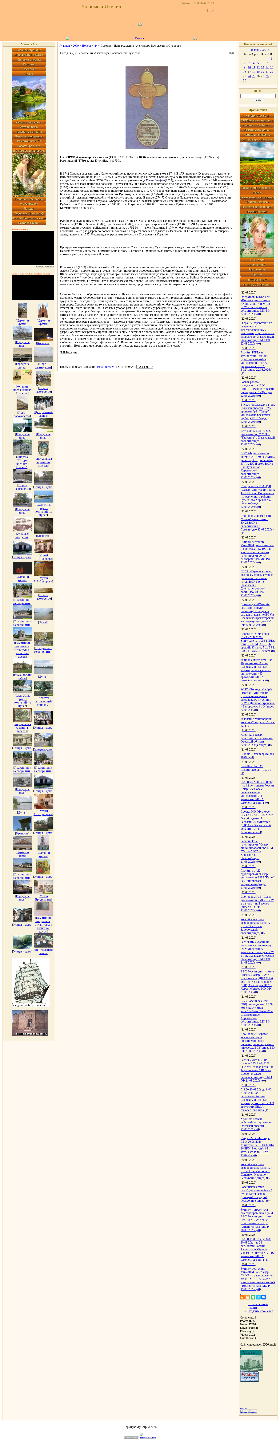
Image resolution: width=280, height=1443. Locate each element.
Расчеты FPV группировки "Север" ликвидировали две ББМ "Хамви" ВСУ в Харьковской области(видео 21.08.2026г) (257, 851)
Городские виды (23, 344)
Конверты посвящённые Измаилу (22, 390)
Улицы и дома (43, 487)
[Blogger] (247, 1297)
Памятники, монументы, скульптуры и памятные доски (22, 649)
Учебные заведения (22, 535)
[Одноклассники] (242, 1297)
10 (249, 67)
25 (253, 76)
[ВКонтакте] (263, 1297)
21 (267, 71)
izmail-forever (105, 366)
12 (258, 67)
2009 (76, 45)
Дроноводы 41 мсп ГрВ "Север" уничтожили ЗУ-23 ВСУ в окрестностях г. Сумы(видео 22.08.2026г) (257, 522)
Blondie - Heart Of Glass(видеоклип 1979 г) (256, 768)
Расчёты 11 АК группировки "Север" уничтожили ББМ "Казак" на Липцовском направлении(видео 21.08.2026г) (258, 879)
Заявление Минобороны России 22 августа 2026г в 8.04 (258, 722)
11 (253, 67)
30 (244, 80)
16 (244, 71)
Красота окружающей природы (43, 701)
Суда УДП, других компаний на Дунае (43, 510)
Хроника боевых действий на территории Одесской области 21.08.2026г (257, 1124)
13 (262, 67)
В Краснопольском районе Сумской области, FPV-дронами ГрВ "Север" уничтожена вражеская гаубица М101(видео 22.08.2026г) (258, 413)
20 (262, 71)
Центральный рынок (44, 414)
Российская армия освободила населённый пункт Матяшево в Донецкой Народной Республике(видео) (256, 1193)
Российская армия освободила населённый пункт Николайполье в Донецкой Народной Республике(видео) (256, 1171)
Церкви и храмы (23, 322)
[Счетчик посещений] (249, 1380)
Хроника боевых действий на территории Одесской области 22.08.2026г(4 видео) (257, 740)
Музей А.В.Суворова (43, 557)
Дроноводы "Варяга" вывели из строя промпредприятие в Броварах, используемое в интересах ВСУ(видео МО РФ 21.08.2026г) (258, 1042)
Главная (64, 45)
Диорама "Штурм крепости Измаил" (22, 462)
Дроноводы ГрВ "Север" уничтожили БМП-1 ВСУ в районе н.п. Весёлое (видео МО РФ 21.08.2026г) (257, 903)
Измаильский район (23, 676)
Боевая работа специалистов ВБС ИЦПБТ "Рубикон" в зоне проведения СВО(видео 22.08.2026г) (257, 388)
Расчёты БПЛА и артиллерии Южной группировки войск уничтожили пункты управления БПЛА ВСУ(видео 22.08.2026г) (256, 361)
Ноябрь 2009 (258, 49)
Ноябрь (86, 45)
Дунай (43, 622)
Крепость (43, 343)
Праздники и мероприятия (22, 601)
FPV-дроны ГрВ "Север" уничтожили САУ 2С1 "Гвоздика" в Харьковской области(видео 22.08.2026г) (258, 437)
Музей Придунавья (43, 897)
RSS (211, 10)
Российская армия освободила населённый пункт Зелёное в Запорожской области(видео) (256, 926)
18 (253, 71)
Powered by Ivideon (45, 266)
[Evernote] (253, 1297)
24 (96, 45)
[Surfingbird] (258, 1297)
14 (267, 67)
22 (271, 71)
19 (258, 71)
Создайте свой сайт (260, 1311)
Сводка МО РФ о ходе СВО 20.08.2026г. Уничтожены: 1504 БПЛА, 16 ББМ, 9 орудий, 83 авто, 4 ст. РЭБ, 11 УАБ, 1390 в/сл (258, 1147)
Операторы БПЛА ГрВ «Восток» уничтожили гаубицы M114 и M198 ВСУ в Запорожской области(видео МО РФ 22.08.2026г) (255, 305)
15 (271, 67)
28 (267, 76)
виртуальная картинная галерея (44, 462)
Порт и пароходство (43, 365)
